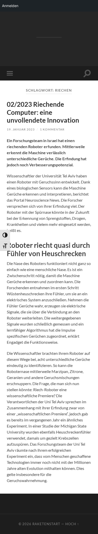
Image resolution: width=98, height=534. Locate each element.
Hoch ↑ (72, 524)
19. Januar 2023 (21, 129)
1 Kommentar (52, 129)
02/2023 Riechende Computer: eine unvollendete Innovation (43, 112)
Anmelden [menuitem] (10, 6)
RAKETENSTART (49, 30)
